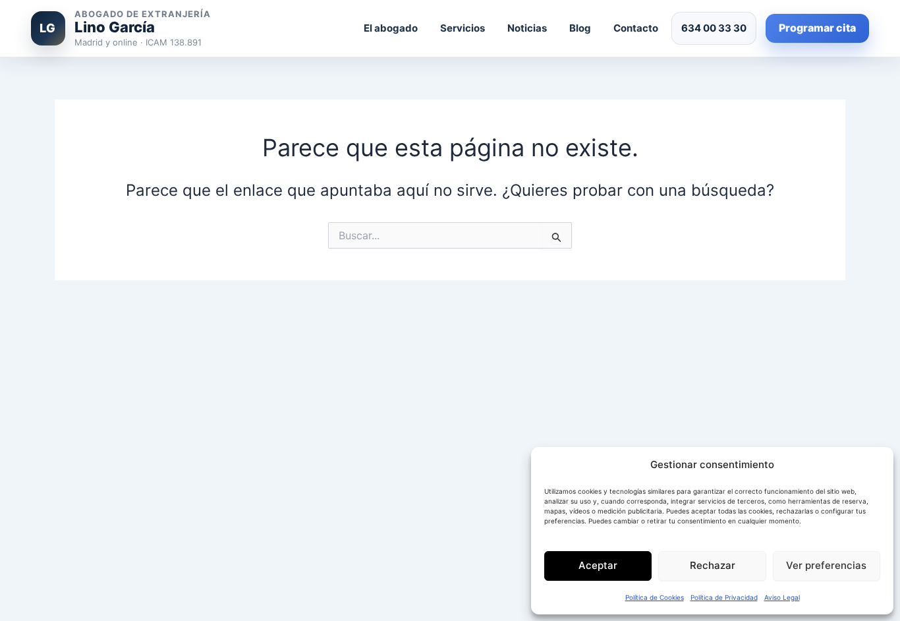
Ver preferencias (826, 565)
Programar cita (817, 27)
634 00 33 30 (713, 28)
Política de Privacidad (724, 597)
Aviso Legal (782, 597)
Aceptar (597, 565)
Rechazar (712, 565)
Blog (580, 28)
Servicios (462, 28)
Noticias (527, 28)
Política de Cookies (654, 597)
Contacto (635, 28)
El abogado (391, 28)
